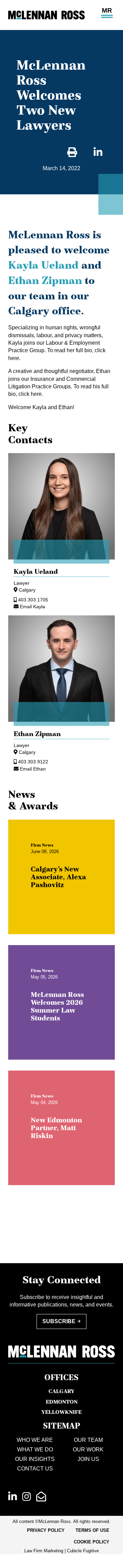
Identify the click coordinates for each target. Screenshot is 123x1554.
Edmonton (62, 1401)
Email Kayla (32, 606)
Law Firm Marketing (43, 1550)
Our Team (88, 1440)
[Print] (72, 152)
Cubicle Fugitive (83, 1550)
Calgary (27, 590)
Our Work (88, 1449)
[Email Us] (41, 1497)
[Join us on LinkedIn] (12, 1497)
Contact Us (35, 1468)
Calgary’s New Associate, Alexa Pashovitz (58, 877)
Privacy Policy (46, 1530)
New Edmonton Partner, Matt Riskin (56, 1128)
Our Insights (35, 1459)
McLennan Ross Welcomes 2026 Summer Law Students (57, 1006)
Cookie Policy (91, 1541)
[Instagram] (26, 1497)
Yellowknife (61, 1411)
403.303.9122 (33, 761)
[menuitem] (46, 1530)
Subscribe (59, 1321)
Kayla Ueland (43, 265)
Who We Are (35, 1440)
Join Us (88, 1459)
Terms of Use (92, 1530)
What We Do (35, 1449)
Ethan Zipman (46, 280)
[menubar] (61, 1536)
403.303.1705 (33, 599)
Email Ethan (33, 769)
